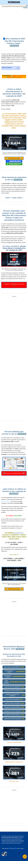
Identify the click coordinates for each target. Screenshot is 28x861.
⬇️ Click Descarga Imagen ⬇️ (14, 158)
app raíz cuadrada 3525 (14, 742)
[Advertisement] (14, 21)
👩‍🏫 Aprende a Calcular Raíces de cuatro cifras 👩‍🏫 (14, 284)
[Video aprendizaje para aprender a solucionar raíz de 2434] (14, 259)
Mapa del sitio (5, 848)
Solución (10, 77)
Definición (14, 75)
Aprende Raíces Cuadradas (7, 5)
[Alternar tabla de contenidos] (17, 68)
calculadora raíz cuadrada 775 (14, 762)
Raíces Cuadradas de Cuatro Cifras (19, 5)
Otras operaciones (18, 77)
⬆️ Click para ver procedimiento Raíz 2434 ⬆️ (14, 473)
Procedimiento (22, 75)
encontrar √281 (14, 781)
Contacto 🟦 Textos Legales (17, 848)
